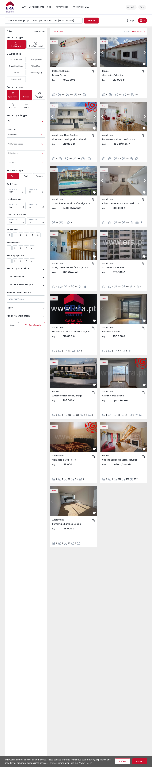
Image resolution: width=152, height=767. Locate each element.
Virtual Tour (36, 66)
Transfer (39, 176)
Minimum (13, 189)
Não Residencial (35, 46)
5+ (38, 235)
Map (132, 20)
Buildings (12, 107)
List (144, 20)
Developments (36, 59)
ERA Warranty (16, 59)
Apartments (13, 97)
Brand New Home (16, 66)
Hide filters (58, 31)
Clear (12, 325)
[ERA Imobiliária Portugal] (10, 7)
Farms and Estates (39, 97)
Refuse (122, 761)
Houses (26, 97)
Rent (26, 176)
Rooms (26, 107)
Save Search (35, 325)
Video (16, 72)
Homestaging (36, 72)
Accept (139, 761)
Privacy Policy (85, 762)
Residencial (16, 46)
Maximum (33, 189)
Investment (16, 79)
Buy (13, 176)
